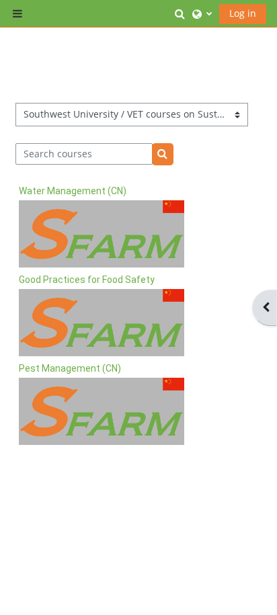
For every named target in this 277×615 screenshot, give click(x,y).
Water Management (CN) (72, 191)
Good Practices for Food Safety (87, 279)
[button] (180, 13)
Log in (242, 13)
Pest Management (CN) (70, 368)
